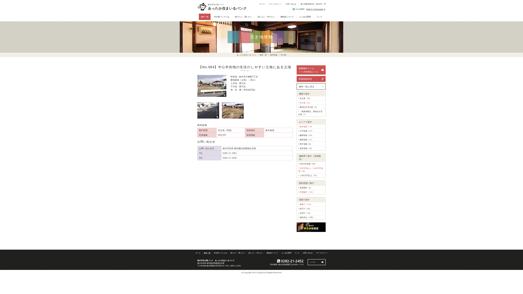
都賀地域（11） (306, 139)
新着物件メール (308, 70)
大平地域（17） (306, 131)
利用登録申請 (305, 78)
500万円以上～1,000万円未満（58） (310, 169)
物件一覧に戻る (306, 86)
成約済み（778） (307, 217)
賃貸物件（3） (306, 187)
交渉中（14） (305, 213)
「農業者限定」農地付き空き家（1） (310, 113)
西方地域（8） (306, 144)
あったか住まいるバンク (227, 8)
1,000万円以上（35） (309, 175)
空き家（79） (305, 98)
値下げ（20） (305, 208)
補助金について (287, 17)
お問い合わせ (291, 4)
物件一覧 (205, 17)
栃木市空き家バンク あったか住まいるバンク (216, 260)
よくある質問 (305, 17)
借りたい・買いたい (243, 17)
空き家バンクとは (221, 17)
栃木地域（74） (306, 126)
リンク (319, 17)
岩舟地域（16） (306, 148)
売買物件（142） (307, 192)
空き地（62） (305, 102)
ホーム (262, 4)
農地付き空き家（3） (309, 107)
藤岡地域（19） (306, 135)
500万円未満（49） (308, 164)
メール (312, 262)
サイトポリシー (275, 4)
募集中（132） (306, 204)
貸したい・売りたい (266, 17)
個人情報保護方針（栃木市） (312, 4)
